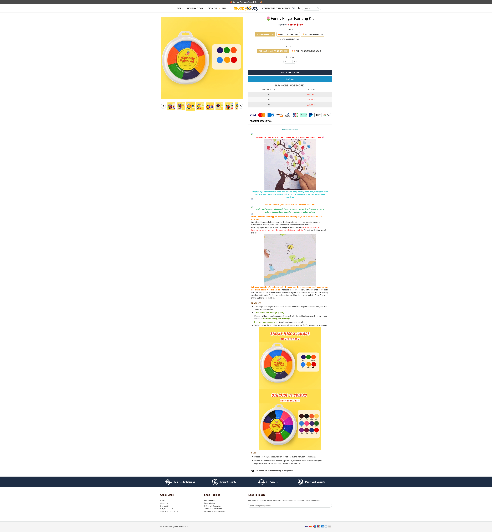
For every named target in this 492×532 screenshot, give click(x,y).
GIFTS (179, 8)
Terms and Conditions (213, 509)
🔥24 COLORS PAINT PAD (312, 34)
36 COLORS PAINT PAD (289, 39)
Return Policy (209, 500)
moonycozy (183, 526)
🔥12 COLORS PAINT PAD (288, 34)
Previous (163, 108)
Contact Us (164, 506)
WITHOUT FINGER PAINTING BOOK (273, 51)
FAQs (162, 500)
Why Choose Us (166, 509)
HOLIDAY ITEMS (195, 8)
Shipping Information (212, 506)
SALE (224, 8)
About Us (164, 503)
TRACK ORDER (283, 8)
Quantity (290, 57)
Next (241, 108)
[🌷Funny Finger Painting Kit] (202, 58)
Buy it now (290, 79)
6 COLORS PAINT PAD (265, 34)
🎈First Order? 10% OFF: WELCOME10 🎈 (246, 2)
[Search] (318, 8)
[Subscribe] (329, 506)
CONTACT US (268, 8)
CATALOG (212, 8)
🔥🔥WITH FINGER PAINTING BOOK (306, 51)
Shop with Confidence (169, 511)
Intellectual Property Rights (215, 511)
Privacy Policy (209, 503)
